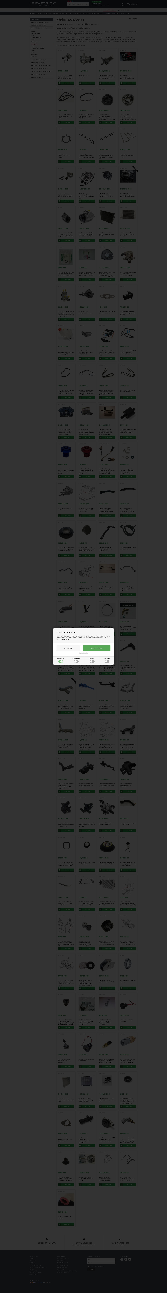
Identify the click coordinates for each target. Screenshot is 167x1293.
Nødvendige (60, 658)
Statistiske (107, 658)
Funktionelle (92, 658)
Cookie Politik (65, 639)
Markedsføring (76, 658)
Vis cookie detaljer (83, 653)
